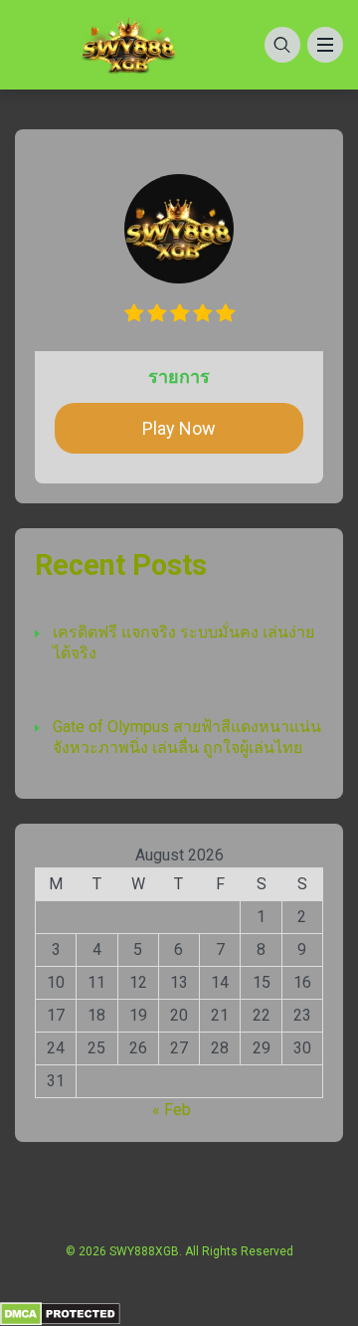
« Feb (171, 1109)
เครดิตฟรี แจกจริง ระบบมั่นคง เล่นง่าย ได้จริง (183, 643)
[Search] (282, 45)
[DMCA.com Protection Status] (60, 1312)
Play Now (179, 428)
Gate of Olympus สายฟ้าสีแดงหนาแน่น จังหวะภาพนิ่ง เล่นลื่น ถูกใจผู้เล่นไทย (187, 737)
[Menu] (325, 45)
